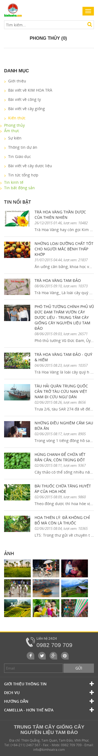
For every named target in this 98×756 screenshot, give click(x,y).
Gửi (78, 668)
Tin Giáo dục (19, 156)
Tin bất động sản (19, 187)
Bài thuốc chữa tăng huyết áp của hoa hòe (63, 488)
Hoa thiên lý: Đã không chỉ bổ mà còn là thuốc (62, 520)
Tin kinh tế (13, 182)
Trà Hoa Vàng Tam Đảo (58, 280)
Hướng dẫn (16, 701)
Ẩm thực (11, 130)
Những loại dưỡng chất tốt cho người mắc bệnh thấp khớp (64, 249)
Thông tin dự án (22, 147)
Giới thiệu (17, 80)
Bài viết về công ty (24, 99)
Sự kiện (15, 138)
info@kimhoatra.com (49, 749)
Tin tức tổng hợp (23, 175)
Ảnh (9, 553)
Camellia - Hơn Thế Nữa (28, 710)
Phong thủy (14, 125)
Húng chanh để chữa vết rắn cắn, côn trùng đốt (60, 457)
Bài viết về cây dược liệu (30, 165)
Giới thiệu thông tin (25, 683)
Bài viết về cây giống (26, 108)
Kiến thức (17, 117)
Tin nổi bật (17, 202)
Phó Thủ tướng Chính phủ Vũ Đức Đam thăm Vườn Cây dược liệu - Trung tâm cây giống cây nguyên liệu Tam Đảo (64, 317)
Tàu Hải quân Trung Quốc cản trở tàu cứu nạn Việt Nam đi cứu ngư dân (61, 391)
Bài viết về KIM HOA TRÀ (30, 90)
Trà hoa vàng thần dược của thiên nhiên (60, 214)
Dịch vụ (12, 692)
